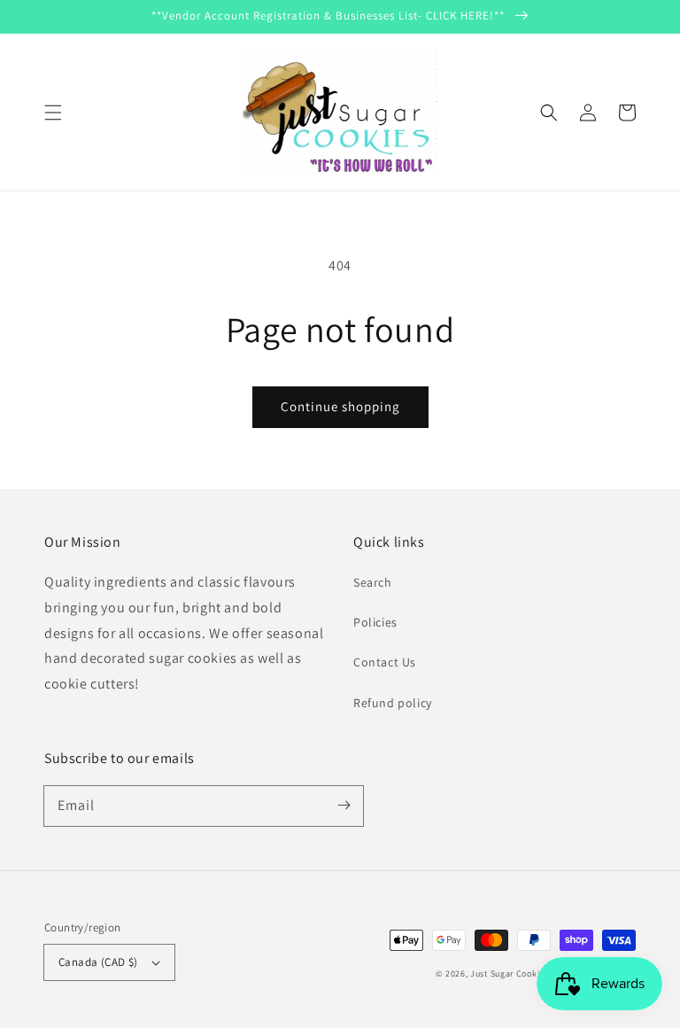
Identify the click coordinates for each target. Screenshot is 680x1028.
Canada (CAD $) (98, 962)
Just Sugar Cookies (509, 973)
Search (372, 582)
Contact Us (384, 662)
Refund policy (392, 703)
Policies (375, 622)
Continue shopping (340, 406)
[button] (53, 112)
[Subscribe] (343, 805)
